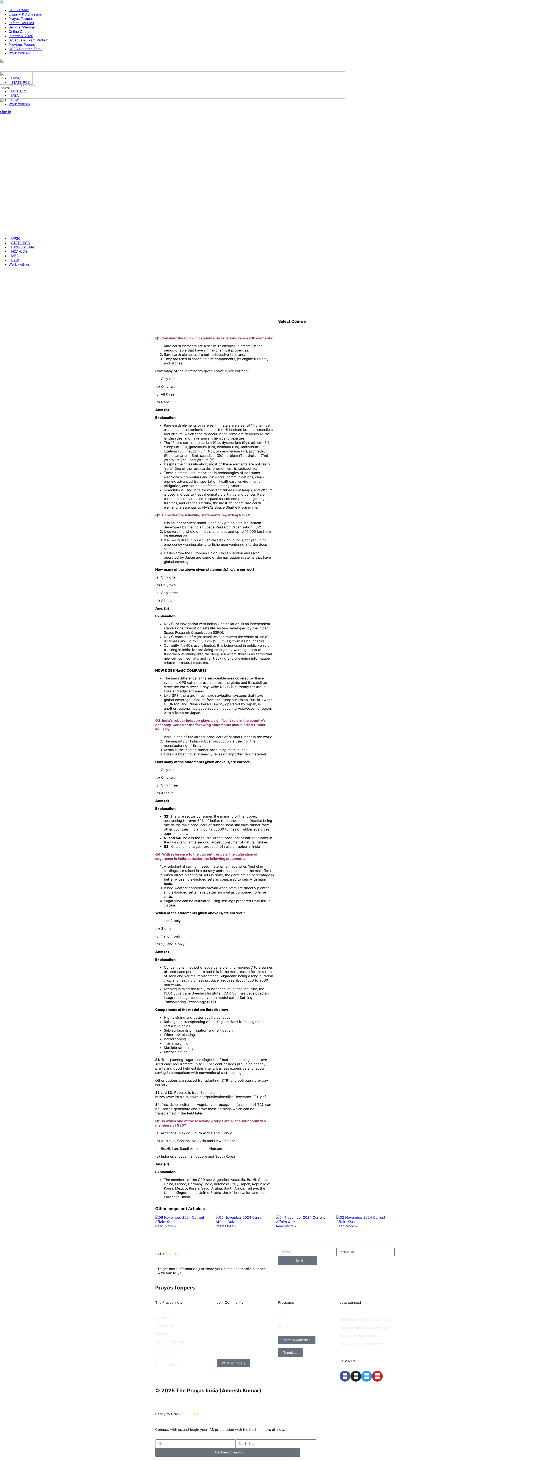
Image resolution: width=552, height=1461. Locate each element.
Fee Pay (161, 1333)
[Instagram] (355, 1376)
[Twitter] (366, 1376)
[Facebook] (345, 1376)
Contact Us (164, 1326)
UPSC (283, 1318)
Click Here (383, 1319)
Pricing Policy (166, 1357)
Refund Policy (166, 1364)
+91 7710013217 (373, 1344)
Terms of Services (170, 1341)
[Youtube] (377, 1376)
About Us (163, 1318)
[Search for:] (20, 87)
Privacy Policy (166, 1349)
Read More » (165, 1226)
